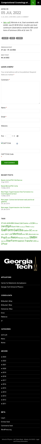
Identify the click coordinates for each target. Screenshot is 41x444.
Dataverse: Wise (6, 309)
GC (30, 230)
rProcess (26, 238)
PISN (37, 234)
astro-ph (4, 9)
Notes (3, 343)
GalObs (5, 38)
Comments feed (7, 426)
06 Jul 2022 (5, 56)
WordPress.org (6, 429)
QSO (8, 238)
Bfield (17, 223)
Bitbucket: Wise (6, 305)
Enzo (3, 313)
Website (4, 126)
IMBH (2, 234)
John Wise (12, 17)
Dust (14, 227)
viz (38, 241)
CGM (21, 223)
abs (5, 22)
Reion (12, 38)
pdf (8, 22)
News (3, 339)
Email (3, 117)
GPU (33, 230)
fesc (28, 226)
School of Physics (7, 439)
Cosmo (25, 223)
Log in (3, 418)
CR (29, 223)
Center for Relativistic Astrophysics (13, 283)
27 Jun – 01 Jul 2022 (8, 49)
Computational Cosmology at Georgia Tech (16, 2)
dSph (8, 226)
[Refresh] (17, 143)
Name (4, 108)
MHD (23, 234)
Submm (19, 38)
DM (3, 226)
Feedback (22, 227)
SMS (2, 241)
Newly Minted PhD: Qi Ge (9, 186)
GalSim (26, 231)
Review (20, 238)
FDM (17, 227)
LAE (10, 234)
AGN (9, 223)
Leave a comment (23, 17)
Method (17, 233)
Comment (5, 80)
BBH (12, 223)
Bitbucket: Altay (6, 301)
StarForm (11, 240)
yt (2, 321)
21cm (3, 223)
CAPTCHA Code (7, 154)
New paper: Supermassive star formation (15, 207)
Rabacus (4, 317)
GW (36, 230)
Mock (31, 234)
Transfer (29, 241)
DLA (36, 223)
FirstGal (32, 227)
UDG (35, 241)
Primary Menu (38, 2)
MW (34, 234)
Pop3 (4, 237)
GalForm (7, 230)
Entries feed (5, 422)
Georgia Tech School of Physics (12, 287)
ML (27, 234)
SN (5, 241)
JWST (6, 234)
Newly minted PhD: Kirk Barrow (11, 180)
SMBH (33, 237)
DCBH (32, 223)
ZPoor (4, 243)
